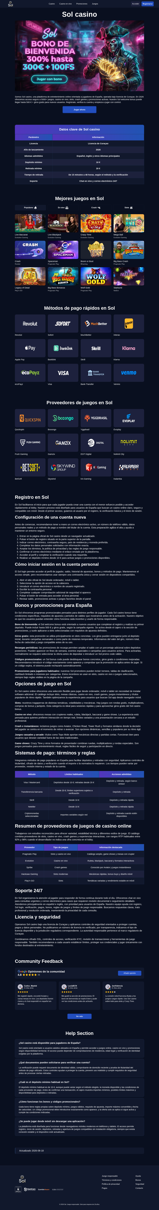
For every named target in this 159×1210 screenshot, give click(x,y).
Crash (94, 208)
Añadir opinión (130, 973)
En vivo (61, 208)
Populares (28, 208)
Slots (127, 208)
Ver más (79, 1016)
